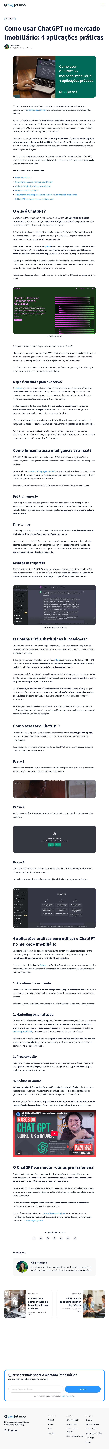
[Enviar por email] (68, 1238)
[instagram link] (9, 1430)
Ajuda (50, 1429)
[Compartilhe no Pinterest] (48, 1238)
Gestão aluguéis (91, 1429)
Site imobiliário (72, 1424)
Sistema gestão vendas (75, 1436)
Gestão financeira (92, 1424)
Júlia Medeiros (14, 45)
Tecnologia (9, 19)
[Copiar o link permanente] (75, 1238)
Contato (51, 1433)
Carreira (89, 1420)
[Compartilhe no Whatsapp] (54, 1238)
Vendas (88, 1442)
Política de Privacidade (68, 1396)
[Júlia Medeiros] (22, 1267)
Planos (50, 1424)
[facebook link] (5, 1430)
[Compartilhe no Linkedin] (61, 1238)
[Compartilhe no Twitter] (41, 1238)
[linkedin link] (12, 1430)
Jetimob (51, 1420)
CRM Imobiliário (73, 1420)
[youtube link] (16, 1430)
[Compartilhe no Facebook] (34, 1238)
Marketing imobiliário (94, 1433)
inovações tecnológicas (54, 1213)
